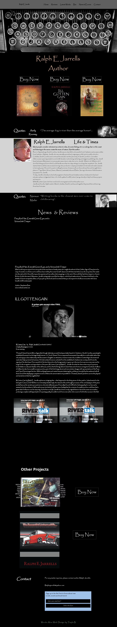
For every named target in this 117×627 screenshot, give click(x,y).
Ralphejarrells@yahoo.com (54, 585)
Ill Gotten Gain (21, 344)
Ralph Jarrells (33, 344)
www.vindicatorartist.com (22, 288)
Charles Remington (22, 347)
